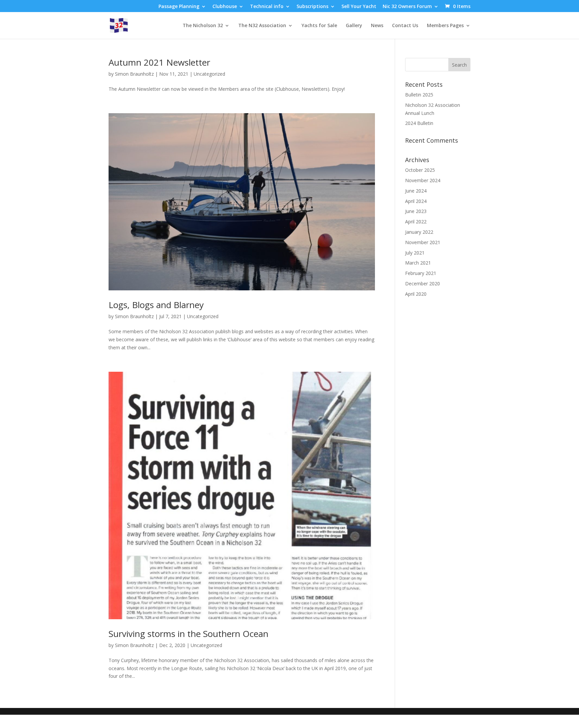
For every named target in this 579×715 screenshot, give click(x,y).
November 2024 (422, 180)
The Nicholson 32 (203, 25)
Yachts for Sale (319, 25)
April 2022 (416, 221)
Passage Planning (178, 6)
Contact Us (405, 25)
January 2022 (419, 232)
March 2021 (418, 263)
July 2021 (415, 252)
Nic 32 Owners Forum (407, 6)
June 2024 (416, 191)
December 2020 (422, 283)
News (377, 25)
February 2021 (420, 273)
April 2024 (416, 201)
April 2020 (416, 294)
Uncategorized (209, 74)
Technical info (266, 6)
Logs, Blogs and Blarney (156, 305)
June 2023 (416, 211)
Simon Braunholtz (134, 74)
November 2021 (422, 242)
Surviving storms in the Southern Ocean (188, 634)
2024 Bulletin (419, 123)
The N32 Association (262, 25)
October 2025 (420, 170)
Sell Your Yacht (358, 6)
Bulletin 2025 (419, 94)
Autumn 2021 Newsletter (159, 62)
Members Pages (445, 25)
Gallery (354, 25)
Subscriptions (312, 6)
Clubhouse (224, 6)
